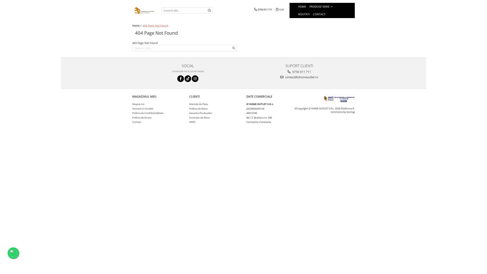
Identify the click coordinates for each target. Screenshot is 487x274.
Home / (137, 25)
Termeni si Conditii (142, 108)
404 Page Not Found (155, 25)
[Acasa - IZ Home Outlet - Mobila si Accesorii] (144, 10)
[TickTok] (188, 78)
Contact (136, 122)
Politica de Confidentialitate (147, 113)
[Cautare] (209, 10)
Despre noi (138, 104)
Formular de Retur (199, 117)
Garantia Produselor (200, 113)
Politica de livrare (141, 117)
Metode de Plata (198, 104)
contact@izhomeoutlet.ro (301, 77)
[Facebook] (180, 78)
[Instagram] (195, 78)
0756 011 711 (301, 72)
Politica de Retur (198, 108)
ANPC (192, 122)
